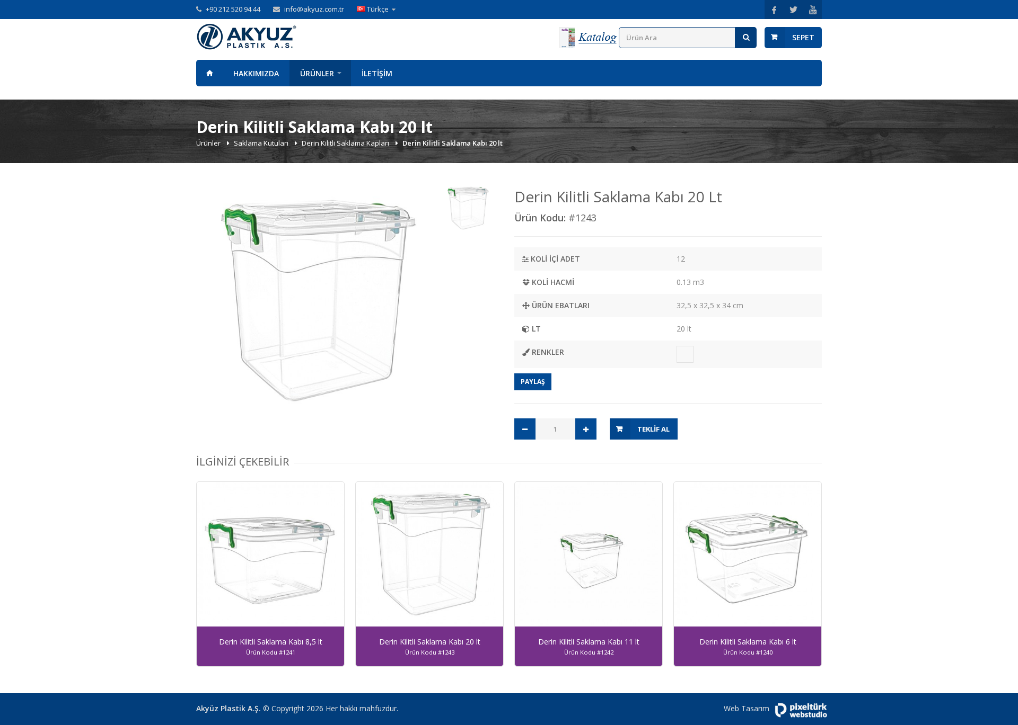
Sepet (803, 37)
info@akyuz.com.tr (314, 9)
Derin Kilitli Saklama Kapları (346, 143)
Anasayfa (209, 73)
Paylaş (533, 381)
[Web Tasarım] (801, 710)
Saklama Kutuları (262, 143)
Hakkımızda (256, 73)
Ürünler (317, 73)
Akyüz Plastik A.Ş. (228, 708)
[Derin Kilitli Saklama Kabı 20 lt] (316, 303)
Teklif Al (653, 429)
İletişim (377, 73)
